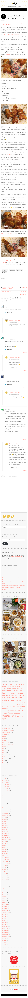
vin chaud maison (14, 235)
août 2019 (4, 841)
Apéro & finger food (6, 732)
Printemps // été (20, 703)
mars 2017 (4, 900)
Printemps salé (5, 704)
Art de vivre (5, 734)
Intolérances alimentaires (8, 756)
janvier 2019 (5, 855)
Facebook (3, 260)
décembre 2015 (5, 930)
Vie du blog (16, 713)
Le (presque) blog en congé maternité (10, 577)
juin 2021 (4, 796)
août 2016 (4, 914)
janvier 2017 (5, 904)
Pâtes (17, 705)
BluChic (21, 994)
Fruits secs (17, 693)
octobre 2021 (5, 788)
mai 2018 (4, 871)
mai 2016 (4, 920)
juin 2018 (4, 869)
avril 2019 (4, 849)
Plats (3, 760)
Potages (13, 703)
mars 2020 (4, 827)
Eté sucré (16, 690)
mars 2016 (4, 924)
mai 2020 (4, 823)
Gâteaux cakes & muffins (6, 288)
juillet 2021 (4, 794)
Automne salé (18, 684)
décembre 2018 (5, 857)
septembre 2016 (6, 912)
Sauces (4, 710)
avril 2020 (4, 825)
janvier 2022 (5, 782)
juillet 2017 (4, 892)
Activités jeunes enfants (7, 730)
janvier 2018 (5, 879)
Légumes (9, 700)
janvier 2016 (5, 928)
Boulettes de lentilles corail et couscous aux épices (13, 579)
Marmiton (8, 54)
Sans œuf (20, 708)
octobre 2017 (5, 886)
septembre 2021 (6, 790)
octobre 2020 (5, 813)
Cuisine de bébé (19, 688)
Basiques (4, 736)
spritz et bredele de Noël (6, 233)
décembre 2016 (5, 906)
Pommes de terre (6, 703)
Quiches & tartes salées (18, 706)
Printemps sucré (12, 704)
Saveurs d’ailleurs (11, 710)
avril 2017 (4, 898)
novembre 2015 (5, 932)
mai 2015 (4, 944)
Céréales (4, 690)
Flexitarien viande (22, 690)
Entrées (4, 752)
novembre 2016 (5, 908)
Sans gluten (9, 708)
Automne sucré (5, 686)
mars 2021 (4, 803)
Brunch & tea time (9, 23)
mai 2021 (4, 799)
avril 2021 (4, 801)
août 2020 (4, 817)
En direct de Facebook (10, 566)
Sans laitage (15, 708)
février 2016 (5, 926)
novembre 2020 (5, 811)
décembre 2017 (5, 882)
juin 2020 (4, 821)
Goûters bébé (5, 754)
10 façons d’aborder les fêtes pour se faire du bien (14, 34)
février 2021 (5, 805)
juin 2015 (4, 942)
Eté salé (10, 690)
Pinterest (8, 260)
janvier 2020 (5, 831)
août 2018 (4, 865)
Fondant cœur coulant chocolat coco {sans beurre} (13, 585)
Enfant (3, 748)
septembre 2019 (6, 839)
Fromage (5, 693)
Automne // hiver (7, 684)
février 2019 (5, 853)
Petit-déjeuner (21, 23)
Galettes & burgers (6, 695)
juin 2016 (4, 918)
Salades (4, 708)
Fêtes (11, 287)
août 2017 (4, 890)
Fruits (12, 693)
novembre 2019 (5, 835)
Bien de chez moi (6, 287)
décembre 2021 (5, 784)
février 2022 (5, 780)
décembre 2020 (5, 809)
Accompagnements (6, 728)
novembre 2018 (5, 859)
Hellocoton (17, 260)
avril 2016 (4, 922)
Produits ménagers (6, 764)
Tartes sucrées (4, 713)
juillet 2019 (4, 843)
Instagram (12, 260)
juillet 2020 (4, 819)
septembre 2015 (6, 936)
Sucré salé (20, 711)
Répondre (25, 315)
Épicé (4, 719)
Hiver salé (17, 697)
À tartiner (21, 716)
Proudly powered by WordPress (7, 994)
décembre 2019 (5, 833)
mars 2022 (4, 778)
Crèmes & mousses (12, 688)
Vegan (10, 713)
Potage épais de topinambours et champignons (23, 293)
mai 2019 (4, 847)
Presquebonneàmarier (6, 24)
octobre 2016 (5, 910)
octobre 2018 (5, 861)
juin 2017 (4, 894)
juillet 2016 (4, 916)
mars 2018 (4, 875)
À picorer (16, 716)
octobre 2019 (5, 837)
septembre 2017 (6, 888)
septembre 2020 (6, 815)
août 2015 (4, 938)
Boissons (4, 740)
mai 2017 (4, 896)
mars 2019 (4, 851)
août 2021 (4, 792)
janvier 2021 (5, 807)
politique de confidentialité (16, 556)
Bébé (3, 738)
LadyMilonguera (8, 306)
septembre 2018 (6, 863)
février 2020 (5, 829)
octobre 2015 (5, 934)
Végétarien (7, 715)
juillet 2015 (4, 940)
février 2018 (5, 877)
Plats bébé (4, 762)
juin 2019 (4, 845)
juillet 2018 (4, 867)
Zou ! (5, 543)
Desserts (15, 23)
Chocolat (5, 688)
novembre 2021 (5, 786)
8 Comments (24, 287)
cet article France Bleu (18, 81)
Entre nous (4, 750)
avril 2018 (4, 873)
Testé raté (4, 769)
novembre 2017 (5, 884)
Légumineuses (17, 700)
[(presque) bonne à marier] (14, 7)
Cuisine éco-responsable (7, 744)
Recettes (4, 766)
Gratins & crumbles (15, 695)
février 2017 (5, 902)
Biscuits (18, 686)
